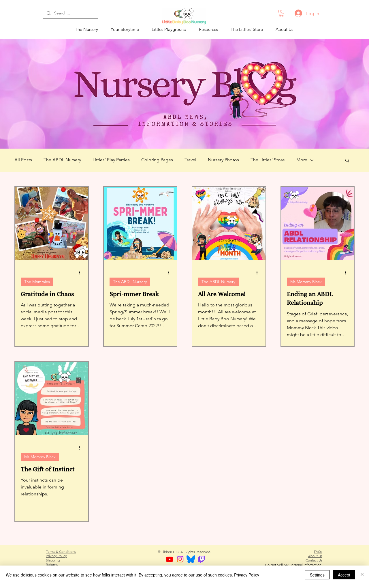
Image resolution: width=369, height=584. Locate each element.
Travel (190, 159)
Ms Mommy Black (306, 281)
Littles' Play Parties (111, 159)
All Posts (23, 159)
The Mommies (37, 281)
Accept (344, 575)
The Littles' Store (268, 159)
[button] (281, 13)
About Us (315, 556)
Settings (317, 575)
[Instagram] (180, 559)
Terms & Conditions (61, 551)
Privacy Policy (56, 556)
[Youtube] (169, 559)
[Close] (362, 574)
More (301, 159)
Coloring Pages (157, 159)
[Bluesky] (191, 559)
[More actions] (81, 272)
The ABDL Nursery (62, 159)
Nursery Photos (223, 159)
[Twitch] (201, 559)
